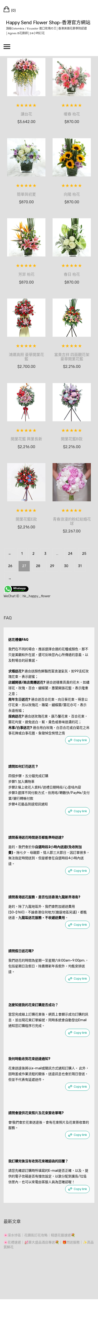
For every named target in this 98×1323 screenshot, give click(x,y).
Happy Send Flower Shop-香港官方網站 (48, 22)
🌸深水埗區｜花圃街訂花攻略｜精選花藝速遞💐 (39, 1235)
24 (70, 554)
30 (66, 566)
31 (80, 566)
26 (10, 566)
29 (52, 566)
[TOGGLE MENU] (7, 46)
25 (84, 554)
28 (38, 566)
